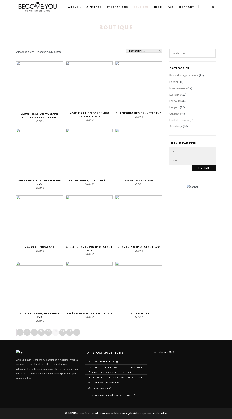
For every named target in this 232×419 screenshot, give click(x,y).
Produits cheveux (179, 120)
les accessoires (178, 88)
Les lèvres (175, 94)
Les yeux (174, 107)
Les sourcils (176, 101)
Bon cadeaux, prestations (183, 75)
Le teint (173, 81)
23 (69, 331)
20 (48, 331)
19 (41, 331)
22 (62, 331)
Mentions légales (124, 413)
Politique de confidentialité (151, 413)
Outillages (175, 113)
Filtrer (203, 168)
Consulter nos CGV (163, 352)
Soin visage (176, 126)
